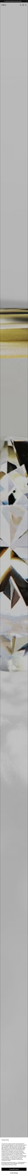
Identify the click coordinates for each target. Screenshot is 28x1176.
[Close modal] (14, 588)
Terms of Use (13, 1165)
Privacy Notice (4, 1165)
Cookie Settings (14, 1173)
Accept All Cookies (14, 1169)
